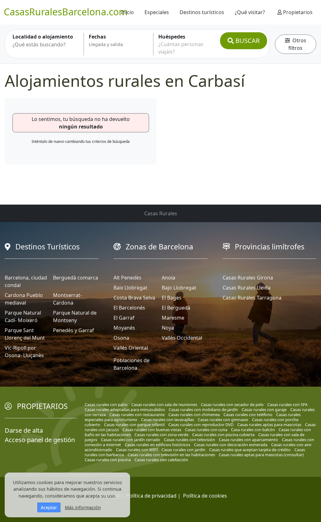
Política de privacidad (151, 495)
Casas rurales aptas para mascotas (269, 424)
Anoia (168, 277)
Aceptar (49, 507)
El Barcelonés (129, 307)
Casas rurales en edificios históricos (157, 444)
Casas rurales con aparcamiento (248, 439)
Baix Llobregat (130, 287)
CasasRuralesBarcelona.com (66, 11)
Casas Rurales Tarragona (252, 297)
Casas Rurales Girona (248, 277)
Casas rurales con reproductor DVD (201, 424)
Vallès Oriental (130, 347)
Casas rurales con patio (106, 404)
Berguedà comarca (75, 277)
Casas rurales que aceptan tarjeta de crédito (250, 449)
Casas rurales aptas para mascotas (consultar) (261, 454)
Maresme (173, 317)
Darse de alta (24, 430)
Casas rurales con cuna (206, 429)
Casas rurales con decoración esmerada (230, 444)
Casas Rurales (160, 213)
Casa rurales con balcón (253, 429)
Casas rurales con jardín (183, 449)
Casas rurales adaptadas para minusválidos (125, 409)
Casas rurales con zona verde (161, 434)
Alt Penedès (127, 277)
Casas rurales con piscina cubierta (223, 434)
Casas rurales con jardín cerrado (130, 439)
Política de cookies (205, 495)
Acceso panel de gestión (40, 440)
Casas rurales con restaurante (137, 414)
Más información (83, 507)
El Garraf (123, 317)
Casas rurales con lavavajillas (167, 419)
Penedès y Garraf (73, 330)
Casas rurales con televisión (189, 439)
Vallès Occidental (182, 337)
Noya (168, 327)
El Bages (172, 297)
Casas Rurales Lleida (247, 287)
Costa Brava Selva (134, 297)
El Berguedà (176, 307)
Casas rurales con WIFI (137, 449)
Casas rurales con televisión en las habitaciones (171, 454)
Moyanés (124, 327)
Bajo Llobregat (179, 287)
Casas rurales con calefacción (161, 459)
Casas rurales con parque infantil (134, 424)
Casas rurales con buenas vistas (152, 429)
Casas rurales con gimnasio (223, 419)
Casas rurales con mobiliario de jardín (203, 409)
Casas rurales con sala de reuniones (164, 404)
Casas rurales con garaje (264, 409)
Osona (121, 337)
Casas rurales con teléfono (248, 414)
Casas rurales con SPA (287, 404)
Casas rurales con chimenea (194, 414)
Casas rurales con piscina (108, 459)
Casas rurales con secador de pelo (232, 404)
